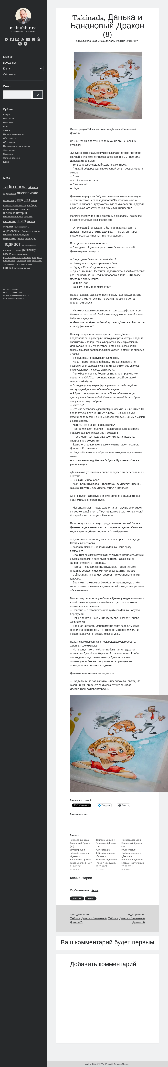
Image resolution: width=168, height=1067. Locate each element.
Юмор (6, 162)
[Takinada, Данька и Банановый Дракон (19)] (108, 854)
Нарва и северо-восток (13, 134)
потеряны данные (29, 245)
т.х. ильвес (21, 260)
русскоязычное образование (17, 257)
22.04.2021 (132, 40)
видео (23, 199)
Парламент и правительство (16, 146)
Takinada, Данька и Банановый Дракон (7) (88, 920)
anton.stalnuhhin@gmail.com (14, 298)
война (34, 200)
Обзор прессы (9, 138)
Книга (6, 126)
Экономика (8, 154)
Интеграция (8, 118)
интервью (9, 212)
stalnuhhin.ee (23, 28)
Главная (8, 56)
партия (21, 238)
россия (7, 253)
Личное (6, 130)
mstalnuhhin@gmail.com (12, 292)
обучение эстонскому (31, 231)
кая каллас (9, 221)
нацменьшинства (21, 227)
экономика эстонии (24, 264)
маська (31, 221)
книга (21, 220)
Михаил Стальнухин (109, 40)
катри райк (28, 216)
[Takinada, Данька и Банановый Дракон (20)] (83, 854)
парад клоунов (21, 234)
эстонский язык (22, 267)
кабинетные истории (13, 216)
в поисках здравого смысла (14, 205)
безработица (9, 200)
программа (16, 250)
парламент (9, 238)
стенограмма (9, 260)
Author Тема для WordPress (98, 1064)
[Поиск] (37, 94)
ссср (39, 257)
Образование (9, 142)
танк (29, 261)
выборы (32, 205)
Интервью (8, 122)
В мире (6, 114)
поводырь (30, 238)
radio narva (15, 186)
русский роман (20, 253)
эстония (8, 267)
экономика (9, 263)
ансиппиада (27, 192)
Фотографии (9, 150)
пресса (7, 250)
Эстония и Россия (11, 158)
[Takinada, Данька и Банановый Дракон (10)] (134, 854)
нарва (8, 226)
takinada (33, 187)
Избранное (10, 62)
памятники (7, 235)
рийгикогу (29, 249)
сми (34, 257)
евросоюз (25, 209)
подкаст (12, 244)
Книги (6, 68)
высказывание (11, 209)
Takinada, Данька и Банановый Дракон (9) (126, 920)
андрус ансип (9, 193)
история (21, 213)
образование (11, 231)
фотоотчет (37, 260)
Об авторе (9, 74)
